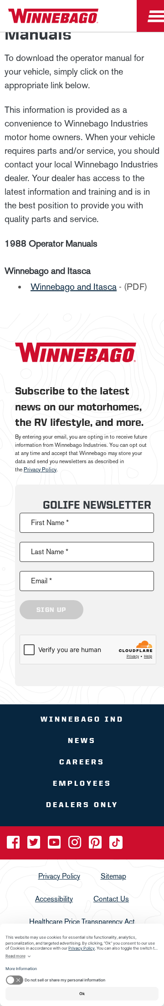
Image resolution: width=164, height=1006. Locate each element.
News (82, 740)
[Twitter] (35, 845)
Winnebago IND (82, 719)
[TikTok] (116, 845)
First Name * (50, 522)
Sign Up (51, 610)
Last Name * (49, 551)
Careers (82, 762)
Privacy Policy (40, 469)
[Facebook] (14, 845)
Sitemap (113, 876)
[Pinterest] (96, 845)
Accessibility (54, 899)
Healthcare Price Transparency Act (82, 921)
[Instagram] (76, 845)
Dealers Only (82, 804)
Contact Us (111, 899)
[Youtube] (55, 845)
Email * (41, 580)
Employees (82, 783)
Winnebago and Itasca (74, 286)
